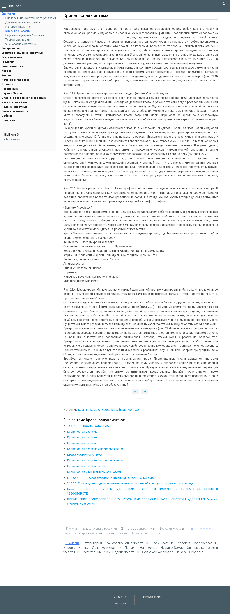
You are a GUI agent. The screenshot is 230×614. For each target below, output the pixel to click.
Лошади (7, 84)
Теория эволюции (17, 39)
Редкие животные (14, 106)
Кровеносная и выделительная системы (94, 472)
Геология (7, 62)
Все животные (11, 57)
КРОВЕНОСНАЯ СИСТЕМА (84, 454)
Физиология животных (20, 44)
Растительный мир (14, 102)
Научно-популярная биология (24, 35)
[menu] (4, 5)
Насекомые (9, 88)
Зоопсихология (12, 66)
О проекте (120, 596)
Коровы (6, 70)
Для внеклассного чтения (22, 22)
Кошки (6, 75)
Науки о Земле (11, 93)
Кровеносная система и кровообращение (95, 449)
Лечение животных (15, 79)
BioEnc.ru (16, 6)
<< (135, 391)
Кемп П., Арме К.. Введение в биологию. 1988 (108, 409)
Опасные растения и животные (23, 97)
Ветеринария (10, 48)
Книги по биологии (17, 31)
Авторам (120, 603)
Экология (8, 120)
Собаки (6, 115)
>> (145, 391)
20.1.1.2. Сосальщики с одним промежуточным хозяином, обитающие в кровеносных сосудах (131, 483)
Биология (8, 13)
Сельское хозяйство (15, 111)
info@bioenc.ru (12, 139)
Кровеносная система (82, 431)
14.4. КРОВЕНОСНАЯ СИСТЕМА (88, 426)
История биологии (17, 26)
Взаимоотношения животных (22, 53)
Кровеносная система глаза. (86, 466)
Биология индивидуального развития (30, 18)
